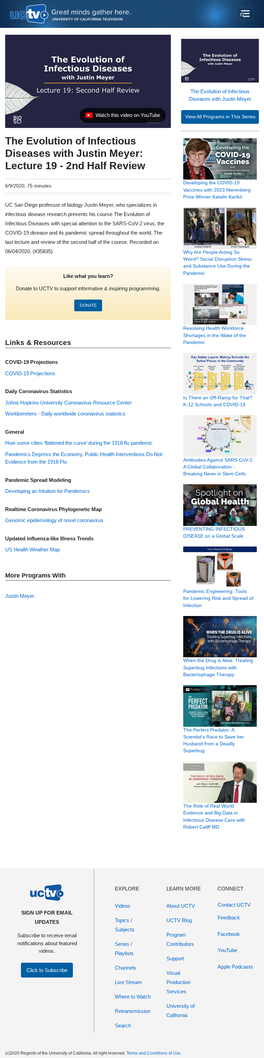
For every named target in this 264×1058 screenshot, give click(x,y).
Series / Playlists (124, 948)
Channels (125, 968)
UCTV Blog (179, 920)
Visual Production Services (178, 982)
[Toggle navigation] (244, 13)
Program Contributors (180, 939)
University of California (180, 1010)
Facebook (229, 934)
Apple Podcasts (235, 967)
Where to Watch (133, 997)
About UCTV (180, 906)
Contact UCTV (234, 905)
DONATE (88, 305)
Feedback (229, 917)
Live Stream (128, 982)
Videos (122, 906)
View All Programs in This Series (220, 116)
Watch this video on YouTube (122, 117)
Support (175, 958)
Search (123, 1025)
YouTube (227, 950)
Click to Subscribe (46, 970)
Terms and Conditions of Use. (154, 1053)
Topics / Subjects (124, 924)
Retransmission (132, 1011)
